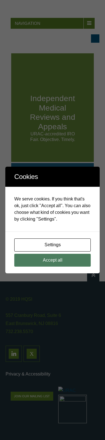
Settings (53, 244)
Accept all (52, 260)
